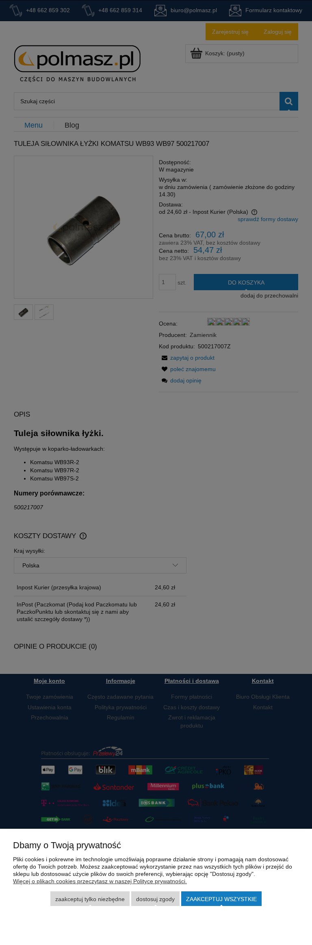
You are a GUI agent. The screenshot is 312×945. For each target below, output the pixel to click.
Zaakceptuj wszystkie (221, 899)
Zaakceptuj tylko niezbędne (90, 899)
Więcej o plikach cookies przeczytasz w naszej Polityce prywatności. (100, 881)
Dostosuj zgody (155, 899)
